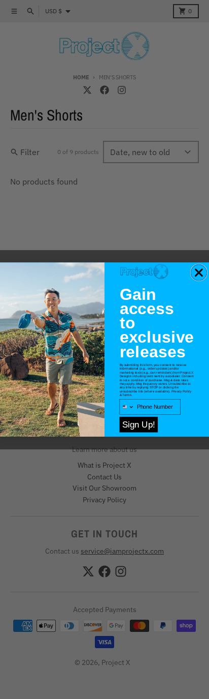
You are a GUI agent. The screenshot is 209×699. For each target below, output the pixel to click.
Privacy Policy (181, 391)
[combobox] (127, 407)
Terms (126, 395)
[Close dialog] (199, 272)
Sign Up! (138, 425)
